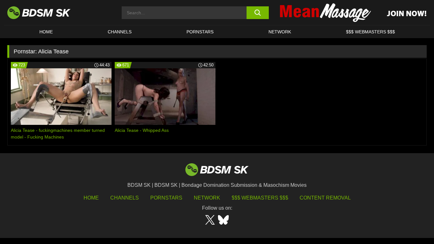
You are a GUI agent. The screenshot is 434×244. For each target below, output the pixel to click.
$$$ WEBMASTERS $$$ (370, 31)
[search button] (257, 12)
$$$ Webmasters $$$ (260, 197)
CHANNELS (120, 31)
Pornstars (166, 197)
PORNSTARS (200, 31)
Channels (124, 197)
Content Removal (325, 197)
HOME (46, 31)
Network (279, 31)
